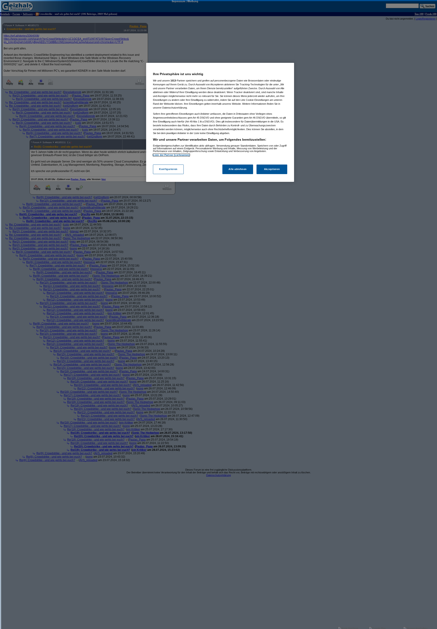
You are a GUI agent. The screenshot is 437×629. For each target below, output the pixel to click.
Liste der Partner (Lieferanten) (171, 155)
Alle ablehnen (237, 169)
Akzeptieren (272, 169)
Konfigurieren (168, 169)
